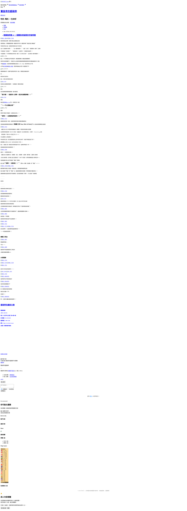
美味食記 (12, 375)
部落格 (5, 27)
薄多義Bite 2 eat (6, 102)
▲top (2, 379)
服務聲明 (107, 490)
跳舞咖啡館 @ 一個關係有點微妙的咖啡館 (20, 35)
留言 (13, 370)
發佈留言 (3, 390)
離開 (8, 508)
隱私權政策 (101, 490)
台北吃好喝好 (13, 376)
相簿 (5, 25)
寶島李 (2, 362)
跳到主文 (3, 15)
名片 (5, 29)
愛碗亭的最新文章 (8, 305)
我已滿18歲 (3, 508)
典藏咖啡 (4, 63)
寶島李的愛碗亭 (9, 11)
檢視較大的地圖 (4, 354)
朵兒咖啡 (5, 66)
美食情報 (12, 22)
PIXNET (82, 490)
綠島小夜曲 (10, 66)
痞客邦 (10, 370)
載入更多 (3, 382)
